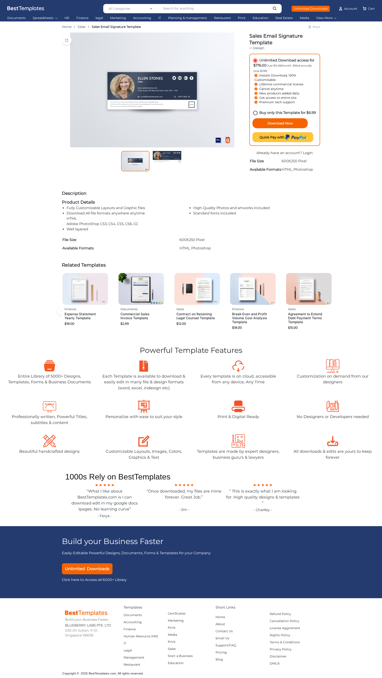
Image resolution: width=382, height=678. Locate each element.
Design (258, 48)
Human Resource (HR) (141, 636)
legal (99, 18)
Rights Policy (280, 635)
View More (324, 18)
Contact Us (224, 631)
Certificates (176, 613)
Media (304, 18)
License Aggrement (285, 628)
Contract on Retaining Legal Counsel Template (195, 316)
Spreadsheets (43, 18)
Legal (128, 650)
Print (242, 18)
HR (67, 18)
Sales (82, 27)
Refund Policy (280, 614)
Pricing (221, 652)
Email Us (222, 638)
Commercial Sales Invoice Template (134, 316)
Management (134, 657)
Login (308, 153)
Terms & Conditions (285, 642)
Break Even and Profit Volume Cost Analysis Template (249, 318)
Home (66, 27)
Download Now (280, 123)
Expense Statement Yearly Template (80, 316)
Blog (219, 659)
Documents (16, 18)
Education (260, 18)
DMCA (275, 663)
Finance (82, 18)
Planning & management (187, 18)
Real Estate (284, 18)
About (220, 624)
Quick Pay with (272, 137)
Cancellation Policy (284, 621)
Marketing (118, 18)
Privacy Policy (281, 649)
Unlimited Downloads (311, 9)
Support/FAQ (226, 645)
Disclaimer (278, 656)
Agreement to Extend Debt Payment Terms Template (305, 318)
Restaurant (222, 18)
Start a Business (180, 656)
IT (159, 18)
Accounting (142, 18)
